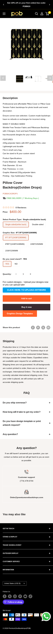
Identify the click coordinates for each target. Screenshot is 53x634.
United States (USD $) (12, 583)
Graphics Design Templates (20, 313)
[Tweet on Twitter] (43, 327)
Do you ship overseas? (15, 403)
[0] (47, 13)
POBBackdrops (10, 194)
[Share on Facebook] (33, 327)
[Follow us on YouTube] (25, 596)
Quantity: (7, 274)
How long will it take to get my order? (21, 412)
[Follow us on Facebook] (5, 596)
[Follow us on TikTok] (30, 596)
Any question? (10, 434)
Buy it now (26, 307)
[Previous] (3, 4)
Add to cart (26, 298)
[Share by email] (48, 327)
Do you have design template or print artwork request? (22, 423)
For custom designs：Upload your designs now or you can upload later (25, 283)
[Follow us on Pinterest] (20, 596)
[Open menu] (4, 14)
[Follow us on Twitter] (10, 596)
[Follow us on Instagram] (15, 596)
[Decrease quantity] (16, 274)
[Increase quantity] (30, 274)
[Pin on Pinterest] (38, 327)
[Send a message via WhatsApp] (46, 616)
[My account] (41, 13)
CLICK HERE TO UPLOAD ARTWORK (26, 290)
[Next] (49, 4)
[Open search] (36, 13)
